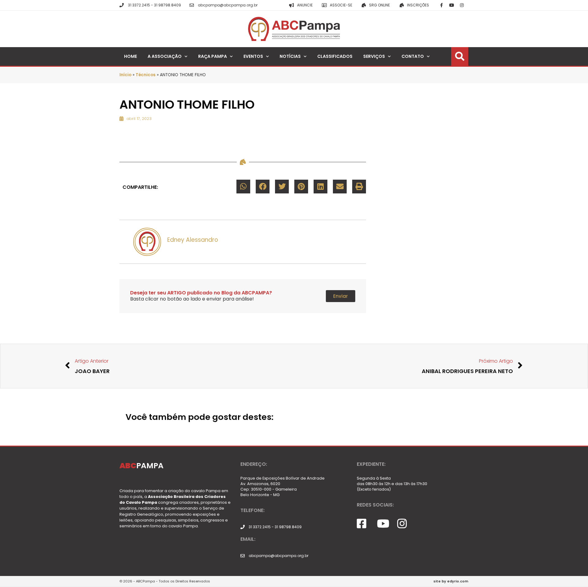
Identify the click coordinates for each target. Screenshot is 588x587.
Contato (412, 56)
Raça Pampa (212, 56)
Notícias (290, 56)
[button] (243, 186)
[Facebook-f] (441, 5)
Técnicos (146, 75)
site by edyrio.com (450, 581)
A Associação (165, 56)
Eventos (253, 56)
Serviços (374, 56)
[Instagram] (462, 5)
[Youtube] (451, 5)
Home (130, 56)
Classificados (334, 56)
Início (125, 75)
